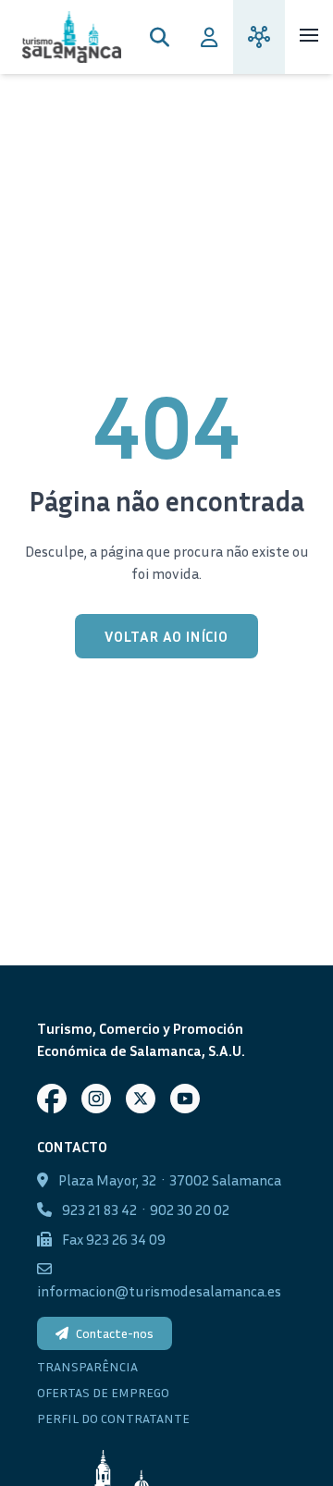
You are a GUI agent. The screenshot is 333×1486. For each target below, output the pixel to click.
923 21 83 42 (99, 1209)
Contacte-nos (115, 1333)
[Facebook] (52, 1098)
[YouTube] (185, 1098)
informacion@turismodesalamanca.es (159, 1291)
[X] (140, 1098)
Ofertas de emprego (103, 1392)
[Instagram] (96, 1098)
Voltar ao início (166, 636)
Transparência (87, 1366)
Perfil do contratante (113, 1418)
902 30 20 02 (189, 1209)
